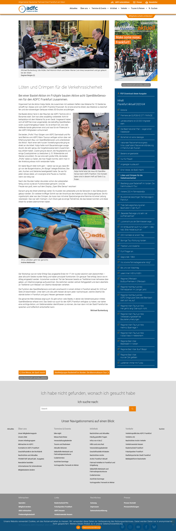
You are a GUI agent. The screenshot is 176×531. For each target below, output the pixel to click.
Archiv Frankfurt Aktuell (98, 459)
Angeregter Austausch (130, 164)
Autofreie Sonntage (61, 462)
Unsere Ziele (22, 437)
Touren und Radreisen (62, 444)
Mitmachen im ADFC (25, 444)
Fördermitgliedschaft (27, 514)
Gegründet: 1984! (128, 257)
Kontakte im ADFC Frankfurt (28, 448)
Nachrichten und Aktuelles (28, 455)
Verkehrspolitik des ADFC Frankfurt (139, 433)
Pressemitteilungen (131, 507)
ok (78, 527)
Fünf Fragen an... (127, 251)
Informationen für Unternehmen (30, 466)
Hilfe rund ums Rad (97, 444)
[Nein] (173, 524)
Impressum (94, 507)
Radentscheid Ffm (61, 503)
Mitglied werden (25, 507)
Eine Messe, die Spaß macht (132, 170)
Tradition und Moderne (130, 246)
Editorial (124, 110)
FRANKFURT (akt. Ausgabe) (31, 459)
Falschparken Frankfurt (134, 452)
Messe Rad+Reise (60, 437)
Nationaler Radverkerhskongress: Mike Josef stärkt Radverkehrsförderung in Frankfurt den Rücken (137, 145)
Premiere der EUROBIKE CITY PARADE (136, 115)
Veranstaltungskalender (63, 441)
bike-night (57, 433)
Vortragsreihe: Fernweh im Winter (66, 465)
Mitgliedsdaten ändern (26, 470)
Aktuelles (73, 8)
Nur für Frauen (127, 159)
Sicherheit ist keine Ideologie (132, 137)
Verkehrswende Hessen (134, 444)
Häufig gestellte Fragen (98, 437)
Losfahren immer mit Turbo (132, 363)
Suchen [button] (154, 8)
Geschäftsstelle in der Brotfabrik (30, 452)
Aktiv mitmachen (25, 511)
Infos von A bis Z (96, 441)
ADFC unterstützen (122, 2)
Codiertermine (59, 458)
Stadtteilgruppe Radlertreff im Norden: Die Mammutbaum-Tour (81, 372)
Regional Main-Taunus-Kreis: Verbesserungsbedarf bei (132, 317)
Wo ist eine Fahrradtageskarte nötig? (136, 262)
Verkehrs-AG (130, 437)
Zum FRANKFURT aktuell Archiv (136, 85)
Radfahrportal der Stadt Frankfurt (138, 455)
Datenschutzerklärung (98, 511)
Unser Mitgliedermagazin (27, 433)
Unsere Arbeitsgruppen (26, 441)
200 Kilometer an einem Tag (132, 235)
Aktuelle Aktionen (60, 448)
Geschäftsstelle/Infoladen (99, 452)
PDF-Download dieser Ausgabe (133, 93)
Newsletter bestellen (25, 462)
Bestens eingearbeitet (129, 153)
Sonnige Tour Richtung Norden (133, 240)
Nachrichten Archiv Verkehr (136, 441)
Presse (139, 2)
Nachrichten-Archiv (97, 455)
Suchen (162, 429)
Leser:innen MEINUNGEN (131, 273)
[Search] (132, 408)
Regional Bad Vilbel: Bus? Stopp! (134, 349)
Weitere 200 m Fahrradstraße (133, 191)
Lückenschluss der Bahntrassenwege (136, 221)
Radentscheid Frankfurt (134, 448)
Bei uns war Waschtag (130, 268)
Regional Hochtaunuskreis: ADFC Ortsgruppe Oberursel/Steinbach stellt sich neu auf (136, 298)
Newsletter (153, 2)
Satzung (93, 503)
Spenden (22, 503)
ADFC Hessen (59, 511)
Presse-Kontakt (130, 503)
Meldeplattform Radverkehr (136, 459)
